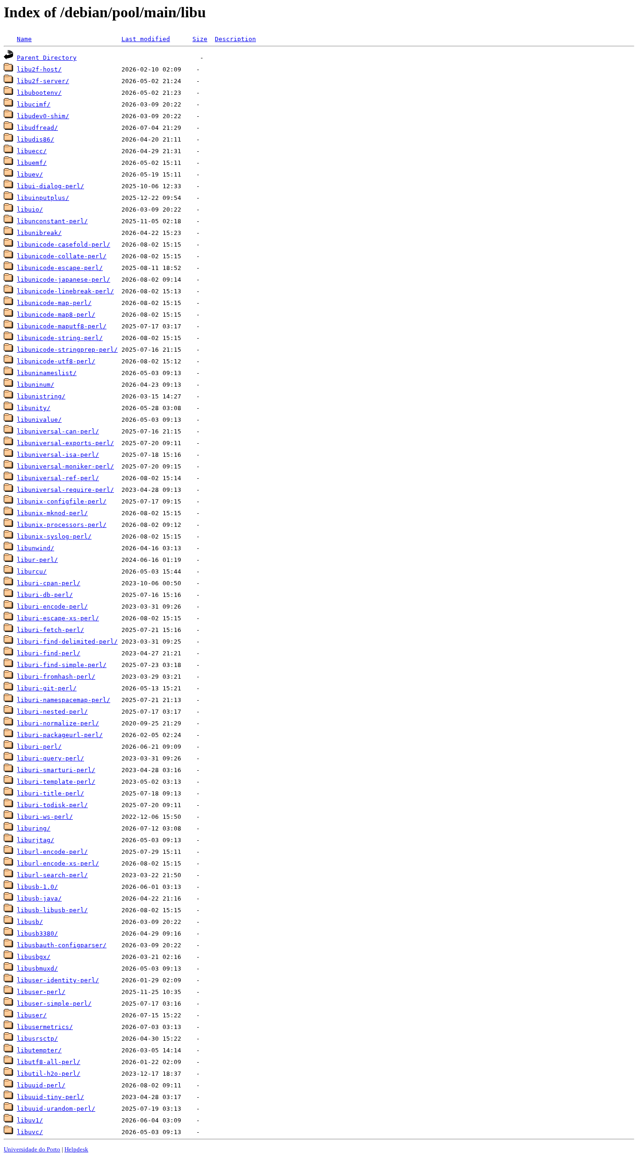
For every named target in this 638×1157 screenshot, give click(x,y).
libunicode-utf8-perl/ (56, 361)
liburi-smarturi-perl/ (56, 770)
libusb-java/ (39, 898)
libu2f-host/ (39, 69)
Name (24, 39)
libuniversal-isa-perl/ (58, 454)
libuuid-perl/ (41, 1085)
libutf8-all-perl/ (48, 1061)
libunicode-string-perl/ (60, 337)
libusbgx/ (33, 956)
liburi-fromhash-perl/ (56, 676)
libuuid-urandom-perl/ (56, 1108)
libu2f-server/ (43, 81)
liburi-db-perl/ (45, 594)
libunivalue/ (39, 419)
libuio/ (30, 209)
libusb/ (30, 921)
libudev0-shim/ (43, 116)
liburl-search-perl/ (52, 875)
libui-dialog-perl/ (50, 186)
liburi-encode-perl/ (52, 606)
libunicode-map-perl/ (54, 302)
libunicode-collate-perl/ (61, 256)
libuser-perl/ (41, 991)
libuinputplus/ (43, 197)
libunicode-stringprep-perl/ (67, 349)
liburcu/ (32, 571)
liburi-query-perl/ (50, 758)
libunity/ (33, 408)
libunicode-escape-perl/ (60, 267)
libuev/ (30, 174)
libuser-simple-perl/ (54, 1003)
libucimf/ (33, 104)
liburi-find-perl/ (48, 653)
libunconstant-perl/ (52, 221)
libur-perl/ (37, 559)
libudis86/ (35, 139)
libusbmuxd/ (37, 968)
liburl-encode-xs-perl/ (58, 863)
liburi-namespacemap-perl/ (63, 699)
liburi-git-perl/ (47, 688)
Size (199, 39)
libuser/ (32, 1015)
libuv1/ (30, 1120)
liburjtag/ (35, 840)
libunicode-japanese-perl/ (63, 279)
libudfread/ (37, 127)
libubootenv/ (39, 92)
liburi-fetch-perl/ (50, 629)
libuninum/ (35, 384)
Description (235, 39)
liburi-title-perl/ (50, 793)
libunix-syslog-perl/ (54, 536)
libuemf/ (32, 162)
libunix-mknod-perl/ (52, 513)
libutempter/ (39, 1050)
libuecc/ (32, 151)
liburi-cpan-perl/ (48, 583)
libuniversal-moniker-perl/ (65, 466)
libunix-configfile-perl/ (61, 501)
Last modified (145, 39)
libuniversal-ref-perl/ (58, 478)
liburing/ (33, 828)
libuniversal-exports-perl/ (65, 443)
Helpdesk (76, 1149)
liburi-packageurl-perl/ (60, 734)
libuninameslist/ (47, 372)
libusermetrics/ (45, 1026)
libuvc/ (30, 1132)
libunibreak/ (39, 232)
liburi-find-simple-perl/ (61, 664)
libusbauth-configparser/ (61, 945)
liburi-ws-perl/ (45, 816)
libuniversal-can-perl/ (58, 431)
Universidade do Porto (32, 1149)
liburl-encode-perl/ (52, 851)
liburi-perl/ (39, 746)
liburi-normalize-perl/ (58, 723)
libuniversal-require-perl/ (65, 489)
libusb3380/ (37, 933)
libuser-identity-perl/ (58, 980)
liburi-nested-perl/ (52, 711)
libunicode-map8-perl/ (56, 314)
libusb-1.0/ (37, 886)
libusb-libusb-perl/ (52, 910)
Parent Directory (47, 57)
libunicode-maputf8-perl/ (61, 326)
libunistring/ (41, 396)
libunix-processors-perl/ (61, 524)
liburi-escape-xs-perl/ (58, 618)
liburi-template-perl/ (56, 781)
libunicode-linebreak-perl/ (65, 291)
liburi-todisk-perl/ (52, 805)
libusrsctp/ (37, 1038)
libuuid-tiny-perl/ (50, 1096)
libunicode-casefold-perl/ (63, 244)
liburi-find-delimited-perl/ (67, 641)
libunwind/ (35, 548)
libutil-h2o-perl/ (48, 1073)
